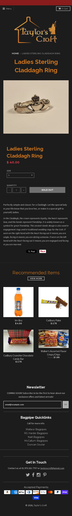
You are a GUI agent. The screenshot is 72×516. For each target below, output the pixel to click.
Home (15, 53)
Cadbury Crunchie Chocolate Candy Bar (18, 357)
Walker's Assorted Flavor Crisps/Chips (53, 353)
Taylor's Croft (40, 505)
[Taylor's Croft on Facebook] (33, 475)
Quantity (12, 185)
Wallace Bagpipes (36, 429)
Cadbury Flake (53, 320)
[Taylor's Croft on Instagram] (39, 475)
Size (9, 171)
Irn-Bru (18, 320)
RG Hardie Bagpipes (36, 433)
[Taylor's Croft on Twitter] (28, 475)
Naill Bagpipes (36, 437)
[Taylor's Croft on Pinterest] (44, 475)
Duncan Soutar (36, 444)
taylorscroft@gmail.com (52, 468)
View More (36, 278)
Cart (65, 8)
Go (65, 404)
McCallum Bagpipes (36, 440)
